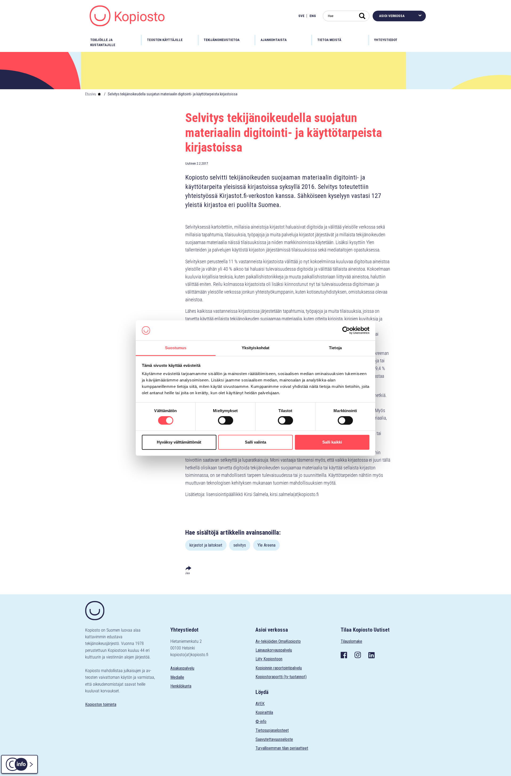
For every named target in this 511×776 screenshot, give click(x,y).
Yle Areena (266, 545)
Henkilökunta (180, 686)
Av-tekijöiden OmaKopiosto (278, 641)
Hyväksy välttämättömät (179, 442)
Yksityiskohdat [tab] (255, 348)
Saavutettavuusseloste (274, 739)
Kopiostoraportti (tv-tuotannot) (281, 676)
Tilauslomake (351, 641)
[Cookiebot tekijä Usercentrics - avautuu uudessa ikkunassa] (346, 330)
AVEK (260, 703)
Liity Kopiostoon (269, 658)
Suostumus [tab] (176, 348)
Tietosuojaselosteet (272, 730)
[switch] (225, 420)
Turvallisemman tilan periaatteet (282, 748)
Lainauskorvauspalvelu (274, 650)
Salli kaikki (332, 442)
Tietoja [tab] (335, 348)
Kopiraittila (264, 712)
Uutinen (190, 163)
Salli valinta (255, 442)
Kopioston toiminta (100, 704)
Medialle (177, 677)
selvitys (239, 545)
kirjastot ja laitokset (205, 545)
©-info (261, 721)
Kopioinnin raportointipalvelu (279, 668)
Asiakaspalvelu (182, 668)
